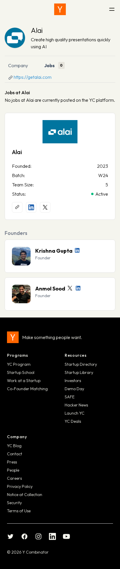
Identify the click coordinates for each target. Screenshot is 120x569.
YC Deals (73, 421)
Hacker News (76, 405)
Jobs (49, 65)
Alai (37, 30)
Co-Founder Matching (27, 388)
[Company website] (17, 207)
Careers (14, 478)
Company (18, 65)
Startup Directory (81, 364)
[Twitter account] (69, 288)
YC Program (19, 364)
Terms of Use (19, 510)
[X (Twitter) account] (45, 207)
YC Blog (14, 445)
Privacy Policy (20, 486)
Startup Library (79, 372)
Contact (14, 453)
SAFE (70, 396)
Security (14, 502)
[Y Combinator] (60, 9)
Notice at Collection (24, 494)
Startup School (20, 372)
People (13, 470)
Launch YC (74, 413)
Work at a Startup (23, 380)
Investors (73, 380)
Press (12, 462)
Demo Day (74, 388)
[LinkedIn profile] (31, 207)
